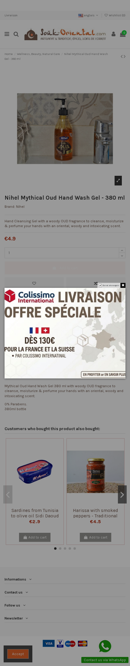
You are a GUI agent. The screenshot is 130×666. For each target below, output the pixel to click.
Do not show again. (111, 285)
